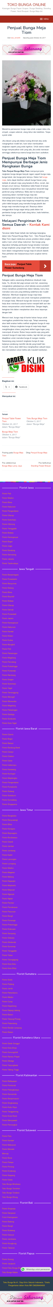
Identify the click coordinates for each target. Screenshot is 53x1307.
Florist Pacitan (8, 902)
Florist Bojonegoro (9, 833)
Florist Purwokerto (9, 579)
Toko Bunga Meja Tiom (37, 418)
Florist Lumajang (9, 863)
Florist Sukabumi (9, 795)
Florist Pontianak (9, 1085)
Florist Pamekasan (10, 907)
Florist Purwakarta (9, 786)
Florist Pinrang (8, 1166)
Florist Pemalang (9, 662)
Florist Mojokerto (9, 885)
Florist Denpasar (9, 1213)
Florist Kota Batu (9, 964)
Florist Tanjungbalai (10, 1065)
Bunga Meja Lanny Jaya (12, 464)
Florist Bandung (8, 550)
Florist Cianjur (7, 751)
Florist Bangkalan (9, 815)
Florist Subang (8, 791)
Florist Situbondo (9, 942)
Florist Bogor (7, 541)
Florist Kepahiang (9, 1006)
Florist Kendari (8, 1140)
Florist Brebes (8, 532)
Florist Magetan (8, 872)
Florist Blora (7, 502)
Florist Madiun (8, 498)
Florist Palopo (7, 1162)
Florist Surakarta (9, 718)
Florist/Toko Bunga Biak (12, 1267)
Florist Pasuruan (9, 911)
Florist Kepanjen (8, 881)
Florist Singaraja (8, 1208)
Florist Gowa (7, 1179)
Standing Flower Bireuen (41, 464)
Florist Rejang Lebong (11, 1010)
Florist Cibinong (8, 524)
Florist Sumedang (9, 799)
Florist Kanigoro (8, 828)
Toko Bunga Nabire (10, 1272)
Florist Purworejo (9, 670)
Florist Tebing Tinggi (10, 1069)
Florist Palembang (9, 1023)
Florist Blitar (7, 824)
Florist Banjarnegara (10, 574)
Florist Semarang (9, 554)
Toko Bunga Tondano (10, 1192)
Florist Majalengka (9, 778)
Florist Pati (6, 493)
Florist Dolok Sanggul (11, 1043)
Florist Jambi (7, 988)
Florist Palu (6, 1136)
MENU (46, 19)
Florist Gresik (7, 841)
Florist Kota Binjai (9, 1047)
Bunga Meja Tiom (10, 431)
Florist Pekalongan (9, 653)
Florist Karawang (9, 769)
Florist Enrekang (9, 1170)
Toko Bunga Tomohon (11, 1188)
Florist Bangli (7, 1226)
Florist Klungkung (9, 1243)
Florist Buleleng (8, 1230)
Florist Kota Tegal (9, 723)
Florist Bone (7, 1157)
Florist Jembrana (9, 1239)
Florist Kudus (7, 640)
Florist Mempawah (9, 1120)
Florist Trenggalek (9, 528)
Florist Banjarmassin (10, 1098)
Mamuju (5, 1153)
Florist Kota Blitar (9, 968)
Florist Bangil (7, 916)
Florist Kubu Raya (9, 1107)
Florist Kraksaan (9, 929)
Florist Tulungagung (10, 959)
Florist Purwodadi (9, 614)
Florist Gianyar (8, 1234)
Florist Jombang (8, 850)
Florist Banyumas (9, 583)
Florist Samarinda (9, 1094)
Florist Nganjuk (8, 894)
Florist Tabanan (8, 1247)
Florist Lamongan (9, 859)
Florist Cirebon (8, 756)
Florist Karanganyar (10, 537)
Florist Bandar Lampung (12, 1027)
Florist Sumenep (9, 946)
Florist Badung (8, 1221)
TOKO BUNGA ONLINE (26, 4)
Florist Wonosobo (9, 701)
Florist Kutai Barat (9, 1116)
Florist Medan (7, 997)
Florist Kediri (7, 855)
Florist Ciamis (7, 734)
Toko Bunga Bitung (10, 1197)
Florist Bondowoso (9, 837)
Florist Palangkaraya (10, 1089)
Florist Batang (8, 587)
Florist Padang (8, 984)
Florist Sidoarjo (8, 937)
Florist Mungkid (8, 644)
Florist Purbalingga (9, 666)
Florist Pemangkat (9, 1124)
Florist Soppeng (8, 1175)
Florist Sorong (8, 1259)
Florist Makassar (9, 1144)
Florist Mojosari (8, 889)
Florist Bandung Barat (11, 747)
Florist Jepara (7, 618)
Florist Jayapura (8, 1263)
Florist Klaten (7, 635)
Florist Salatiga (8, 714)
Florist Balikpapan (9, 1081)
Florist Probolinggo (9, 924)
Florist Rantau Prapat (11, 1056)
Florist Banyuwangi (10, 820)
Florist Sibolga (8, 1060)
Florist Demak (8, 609)
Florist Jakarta (8, 559)
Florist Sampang (9, 933)
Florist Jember (8, 846)
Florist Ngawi (7, 898)
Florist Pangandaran (10, 511)
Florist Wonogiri (8, 696)
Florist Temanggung (10, 692)
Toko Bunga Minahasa (11, 1184)
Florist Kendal (7, 631)
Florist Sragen (8, 679)
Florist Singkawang (10, 1103)
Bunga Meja (18, 452)
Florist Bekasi (7, 743)
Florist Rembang (9, 675)
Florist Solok (7, 979)
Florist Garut (7, 760)
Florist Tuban (7, 955)
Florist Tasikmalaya (10, 563)
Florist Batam (7, 1014)
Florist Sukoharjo (9, 519)
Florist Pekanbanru (10, 992)
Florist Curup (7, 1001)
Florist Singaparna (9, 804)
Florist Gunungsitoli (10, 1052)
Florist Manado (8, 1149)
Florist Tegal (7, 688)
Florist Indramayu (9, 765)
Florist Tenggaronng (10, 1111)
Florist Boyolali (8, 596)
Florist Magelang (9, 657)
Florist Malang (8, 876)
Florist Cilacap (8, 515)
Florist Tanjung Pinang (11, 1019)
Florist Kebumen (9, 506)
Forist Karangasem (10, 1217)
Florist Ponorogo (9, 920)
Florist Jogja (7, 546)
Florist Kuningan (8, 773)
